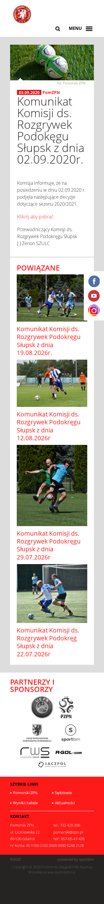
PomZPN (51, 92)
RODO (15, 859)
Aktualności (65, 802)
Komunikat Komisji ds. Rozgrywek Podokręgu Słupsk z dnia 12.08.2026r (49, 426)
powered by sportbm (75, 859)
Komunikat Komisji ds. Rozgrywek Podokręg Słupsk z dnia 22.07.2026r (48, 642)
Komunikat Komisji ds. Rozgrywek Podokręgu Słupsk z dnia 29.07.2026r (49, 545)
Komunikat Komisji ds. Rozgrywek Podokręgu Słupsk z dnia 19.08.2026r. (49, 341)
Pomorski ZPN (25, 792)
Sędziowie (63, 792)
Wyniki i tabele (25, 802)
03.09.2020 (29, 92)
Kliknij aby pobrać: (36, 216)
